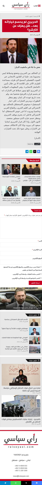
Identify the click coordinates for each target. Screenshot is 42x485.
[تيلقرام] (27, 151)
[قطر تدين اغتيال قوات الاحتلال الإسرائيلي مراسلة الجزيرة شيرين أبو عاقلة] (21, 375)
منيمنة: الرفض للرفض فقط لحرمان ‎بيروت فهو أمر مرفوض (31, 199)
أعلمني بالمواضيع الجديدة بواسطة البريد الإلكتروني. (26, 278)
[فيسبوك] (38, 151)
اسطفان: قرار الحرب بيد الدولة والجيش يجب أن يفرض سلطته (11, 199)
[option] (21, 298)
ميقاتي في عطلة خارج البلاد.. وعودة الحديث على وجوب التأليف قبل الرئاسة (16, 347)
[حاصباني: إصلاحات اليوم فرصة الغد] (11, 169)
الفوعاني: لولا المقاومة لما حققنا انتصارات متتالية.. (15, 338)
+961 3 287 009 (21, 470)
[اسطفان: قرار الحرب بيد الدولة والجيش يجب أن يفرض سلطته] (11, 191)
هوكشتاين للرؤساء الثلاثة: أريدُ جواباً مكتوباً (15, 328)
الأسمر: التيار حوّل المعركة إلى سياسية (16, 319)
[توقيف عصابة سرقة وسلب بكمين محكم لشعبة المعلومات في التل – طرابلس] (31, 169)
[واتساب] (30, 151)
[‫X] (34, 151)
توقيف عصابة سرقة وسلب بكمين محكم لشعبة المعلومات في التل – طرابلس (31, 178)
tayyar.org (30, 144)
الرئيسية (36, 16)
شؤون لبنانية (28, 16)
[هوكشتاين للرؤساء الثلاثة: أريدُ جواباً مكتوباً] (34, 331)
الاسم (40, 241)
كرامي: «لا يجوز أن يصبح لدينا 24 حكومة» (27, 307)
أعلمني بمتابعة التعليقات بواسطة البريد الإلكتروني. (26, 274)
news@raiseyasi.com (21, 476)
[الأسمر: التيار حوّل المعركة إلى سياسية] (34, 322)
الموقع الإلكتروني (37, 258)
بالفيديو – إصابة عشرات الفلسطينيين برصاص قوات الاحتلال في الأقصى (21, 420)
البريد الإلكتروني (37, 249)
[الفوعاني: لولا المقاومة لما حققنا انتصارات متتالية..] (34, 340)
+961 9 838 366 (21, 468)
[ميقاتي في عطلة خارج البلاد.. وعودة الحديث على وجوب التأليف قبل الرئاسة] (34, 349)
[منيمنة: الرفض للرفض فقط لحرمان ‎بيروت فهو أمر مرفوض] (31, 191)
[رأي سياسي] (21, 5)
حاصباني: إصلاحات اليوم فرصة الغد (11, 177)
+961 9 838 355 (21, 465)
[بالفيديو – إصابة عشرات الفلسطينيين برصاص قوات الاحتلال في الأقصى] (21, 406)
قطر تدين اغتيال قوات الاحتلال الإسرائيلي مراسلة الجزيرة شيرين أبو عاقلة (21, 389)
